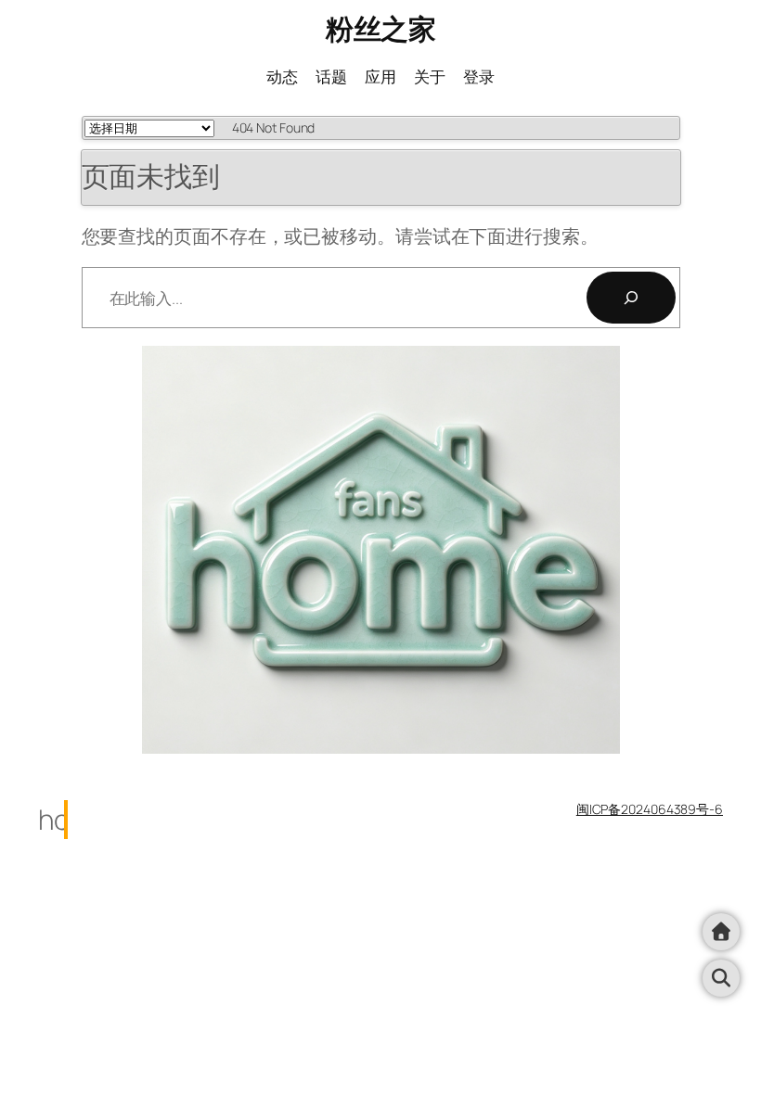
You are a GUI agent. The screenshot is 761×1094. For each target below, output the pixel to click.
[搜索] (631, 298)
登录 (479, 76)
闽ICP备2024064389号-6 (649, 809)
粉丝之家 (380, 28)
